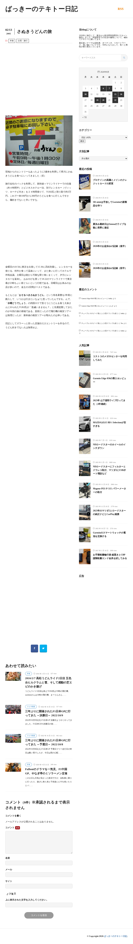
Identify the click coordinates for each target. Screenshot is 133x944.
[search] (124, 57)
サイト (8, 881)
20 (103, 100)
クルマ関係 (31, 707)
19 (97, 100)
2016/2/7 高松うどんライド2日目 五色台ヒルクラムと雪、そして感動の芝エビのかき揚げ (48, 682)
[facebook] (34, 648)
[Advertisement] (39, 79)
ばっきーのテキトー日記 (41, 9)
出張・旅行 (23, 41)
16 (121, 94)
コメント (10, 827)
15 (115, 94)
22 (115, 100)
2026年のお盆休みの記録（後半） (110, 246)
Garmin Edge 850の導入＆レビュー (93, 298)
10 (85, 94)
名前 (7, 858)
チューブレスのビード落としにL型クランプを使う (99, 313)
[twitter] (43, 648)
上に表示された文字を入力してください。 (26, 900)
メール (8, 869)
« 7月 (84, 117)
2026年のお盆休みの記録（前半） (110, 268)
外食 (12, 41)
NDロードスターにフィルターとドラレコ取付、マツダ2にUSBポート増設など (109, 470)
